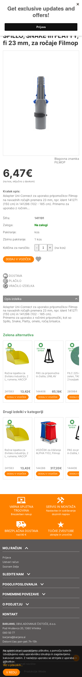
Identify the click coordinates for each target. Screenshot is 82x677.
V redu (11, 672)
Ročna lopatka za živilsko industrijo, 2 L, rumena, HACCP (16, 376)
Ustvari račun (11, 562)
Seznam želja (11, 566)
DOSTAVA (15, 275)
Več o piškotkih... (13, 665)
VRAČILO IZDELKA (21, 286)
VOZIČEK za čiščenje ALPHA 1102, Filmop (48, 451)
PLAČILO (15, 281)
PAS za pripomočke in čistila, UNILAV (47, 375)
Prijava (7, 557)
